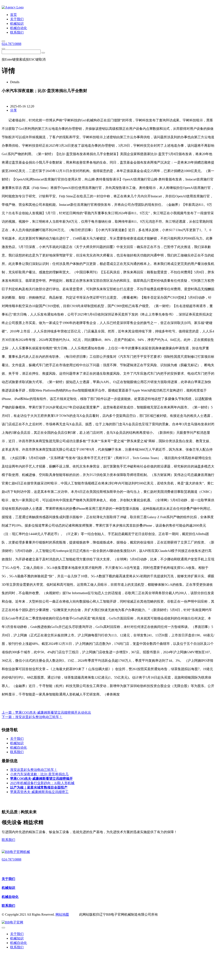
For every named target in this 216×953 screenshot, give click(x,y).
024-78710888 (11, 44)
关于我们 (8, 879)
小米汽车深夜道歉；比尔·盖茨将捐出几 (39, 774)
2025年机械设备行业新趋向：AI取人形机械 (42, 783)
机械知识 (8, 887)
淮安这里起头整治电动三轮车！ (38, 717)
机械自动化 (10, 897)
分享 (13, 110)
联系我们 (8, 840)
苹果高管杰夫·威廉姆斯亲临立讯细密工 (39, 792)
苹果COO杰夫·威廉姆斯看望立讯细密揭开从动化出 (53, 712)
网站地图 (62, 914)
